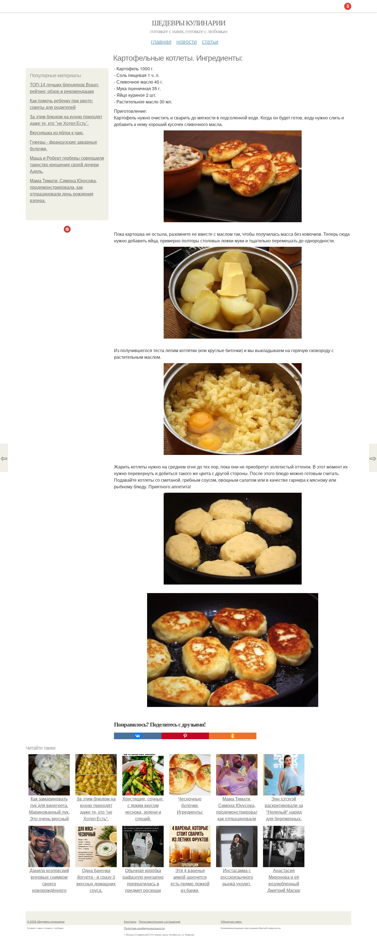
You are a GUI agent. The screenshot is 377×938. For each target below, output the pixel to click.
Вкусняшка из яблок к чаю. (57, 132)
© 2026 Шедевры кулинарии (46, 921)
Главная (161, 41)
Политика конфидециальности (144, 928)
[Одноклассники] (232, 736)
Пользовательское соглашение (159, 921)
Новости (186, 41)
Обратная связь (231, 921)
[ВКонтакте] (137, 736)
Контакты (130, 921)
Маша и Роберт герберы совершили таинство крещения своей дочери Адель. (67, 165)
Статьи (210, 41)
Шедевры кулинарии (188, 22)
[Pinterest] (185, 736)
